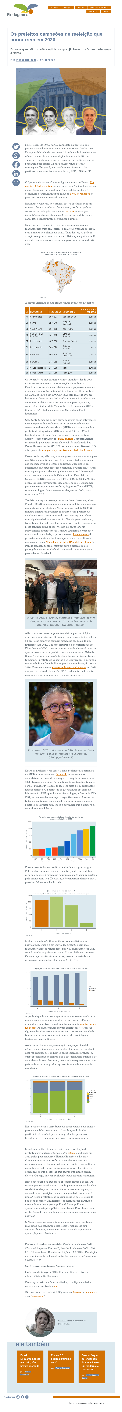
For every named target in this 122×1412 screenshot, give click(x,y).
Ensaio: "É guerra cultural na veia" (61, 1359)
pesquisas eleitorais (99, 7)
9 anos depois (81, 534)
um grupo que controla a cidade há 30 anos (67, 450)
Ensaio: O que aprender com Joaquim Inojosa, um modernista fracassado (91, 1362)
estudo (70, 211)
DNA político (65, 438)
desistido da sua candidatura (69, 667)
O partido (61, 774)
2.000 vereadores (80, 193)
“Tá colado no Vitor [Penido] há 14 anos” (69, 542)
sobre (106, 11)
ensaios (81, 7)
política (54, 7)
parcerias (93, 11)
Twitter (77, 1292)
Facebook (91, 1292)
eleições (67, 7)
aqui (55, 1286)
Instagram (37, 1296)
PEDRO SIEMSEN (26, 60)
